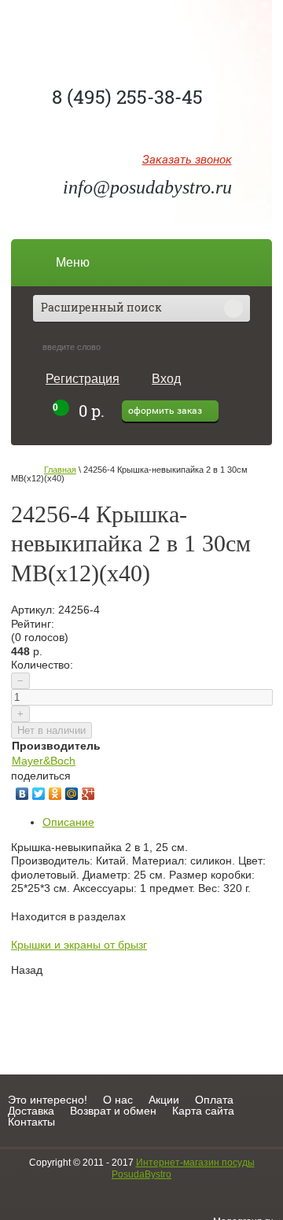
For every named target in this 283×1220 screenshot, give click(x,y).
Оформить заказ (165, 410)
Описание (68, 822)
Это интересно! (47, 1099)
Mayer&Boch (43, 760)
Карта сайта (203, 1110)
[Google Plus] (88, 793)
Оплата (214, 1099)
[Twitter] (39, 793)
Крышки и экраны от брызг (79, 944)
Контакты (31, 1121)
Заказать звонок (187, 160)
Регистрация (82, 378)
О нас (118, 1099)
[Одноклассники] (55, 793)
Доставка (31, 1110)
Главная (60, 469)
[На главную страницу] (142, 36)
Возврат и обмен (113, 1110)
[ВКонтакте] (22, 793)
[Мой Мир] (72, 793)
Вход (166, 378)
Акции (164, 1099)
